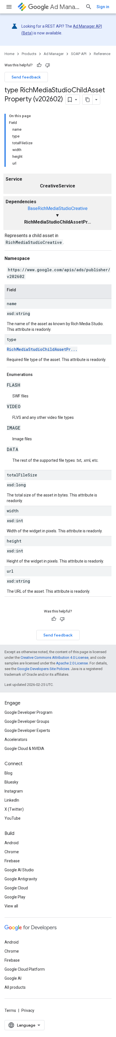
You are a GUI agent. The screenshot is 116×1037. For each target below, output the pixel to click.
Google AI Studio (19, 870)
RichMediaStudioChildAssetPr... (42, 349)
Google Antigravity (21, 879)
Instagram (14, 791)
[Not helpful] (47, 65)
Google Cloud (16, 888)
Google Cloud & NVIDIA (24, 748)
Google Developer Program (28, 712)
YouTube (13, 818)
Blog (8, 773)
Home (9, 54)
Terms (10, 1010)
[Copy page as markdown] (87, 99)
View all (11, 906)
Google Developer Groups (27, 721)
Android (12, 843)
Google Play (15, 897)
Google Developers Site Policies (43, 669)
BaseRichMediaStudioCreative (58, 208)
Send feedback (26, 77)
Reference (102, 54)
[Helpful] (39, 65)
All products (15, 987)
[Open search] (88, 6)
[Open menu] (9, 7)
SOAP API (78, 54)
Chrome (12, 852)
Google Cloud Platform (25, 969)
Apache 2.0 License (72, 663)
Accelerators (16, 739)
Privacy (27, 1010)
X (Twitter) (14, 809)
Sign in (103, 7)
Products (29, 54)
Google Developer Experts (27, 730)
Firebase (12, 861)
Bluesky (11, 782)
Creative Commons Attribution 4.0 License (54, 657)
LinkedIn (12, 800)
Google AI (13, 978)
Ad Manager (65, 7)
